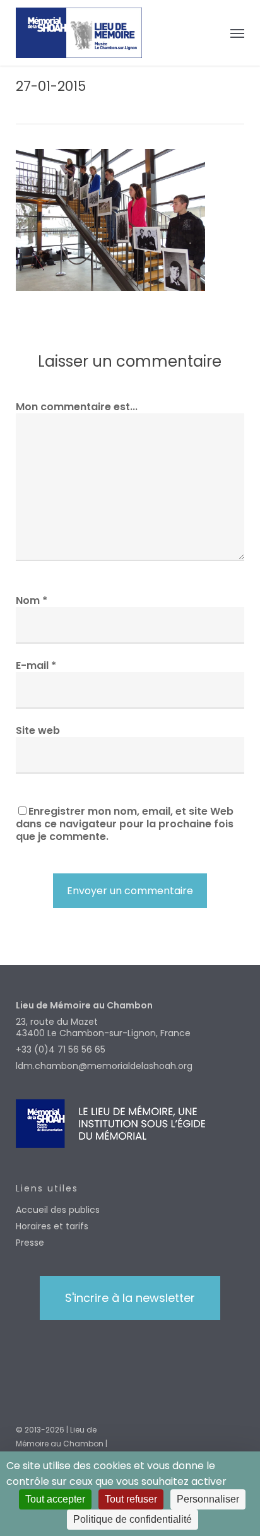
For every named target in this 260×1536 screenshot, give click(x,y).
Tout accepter (55, 1499)
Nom (31, 600)
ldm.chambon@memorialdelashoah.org (104, 1066)
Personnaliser (208, 1499)
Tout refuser (131, 1499)
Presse (30, 1242)
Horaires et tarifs (52, 1226)
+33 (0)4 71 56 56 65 (60, 1049)
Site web (38, 730)
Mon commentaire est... (77, 406)
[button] (237, 33)
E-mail (36, 665)
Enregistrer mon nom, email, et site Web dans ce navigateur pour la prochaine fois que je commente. (124, 824)
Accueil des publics (58, 1209)
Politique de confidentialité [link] (132, 1519)
